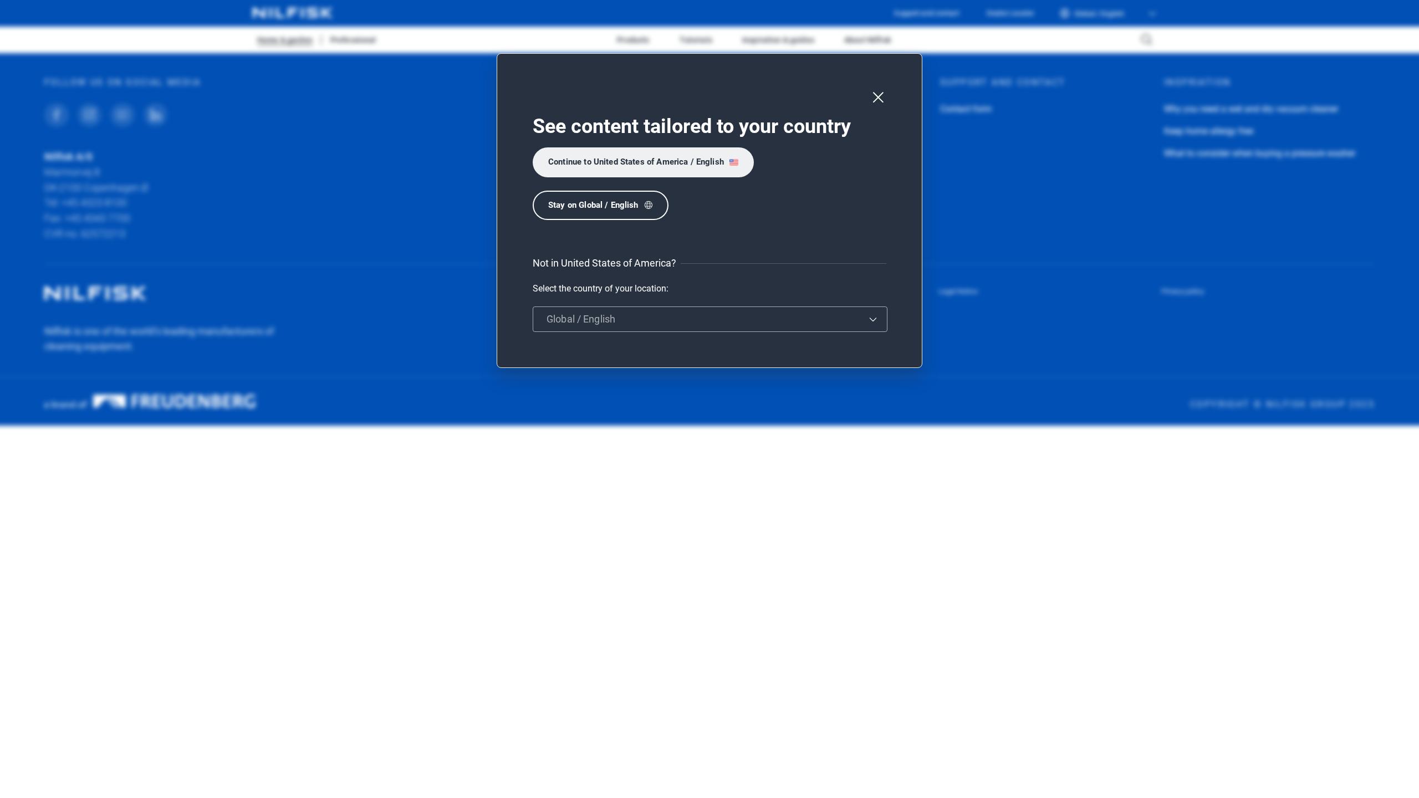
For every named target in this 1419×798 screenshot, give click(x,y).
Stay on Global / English (593, 205)
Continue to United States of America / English (636, 162)
